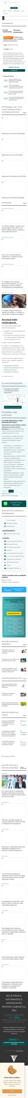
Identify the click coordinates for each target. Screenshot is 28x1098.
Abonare (14, 8)
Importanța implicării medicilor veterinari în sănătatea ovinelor (8, 743)
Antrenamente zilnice (13, 533)
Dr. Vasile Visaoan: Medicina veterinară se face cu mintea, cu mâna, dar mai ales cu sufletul (13, 312)
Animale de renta (11, 544)
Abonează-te (12, 1039)
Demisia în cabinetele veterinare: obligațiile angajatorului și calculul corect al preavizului (13, 848)
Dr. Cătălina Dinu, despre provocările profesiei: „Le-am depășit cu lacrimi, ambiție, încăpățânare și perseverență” (12, 284)
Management (5, 773)
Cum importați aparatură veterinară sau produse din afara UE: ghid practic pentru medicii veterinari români (13, 876)
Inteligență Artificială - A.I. (14, 568)
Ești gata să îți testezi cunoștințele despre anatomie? (11, 391)
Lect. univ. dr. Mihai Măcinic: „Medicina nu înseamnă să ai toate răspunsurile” (12, 256)
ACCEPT (12, 1091)
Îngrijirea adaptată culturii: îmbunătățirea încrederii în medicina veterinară (10, 670)
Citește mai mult (14, 67)
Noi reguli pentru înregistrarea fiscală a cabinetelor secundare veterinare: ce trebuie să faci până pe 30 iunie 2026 (14, 794)
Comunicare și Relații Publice (15, 556)
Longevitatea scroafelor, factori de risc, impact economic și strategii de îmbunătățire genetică (9, 733)
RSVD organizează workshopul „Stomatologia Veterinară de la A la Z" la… (16, 87)
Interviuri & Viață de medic (8, 208)
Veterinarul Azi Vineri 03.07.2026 (13, 133)
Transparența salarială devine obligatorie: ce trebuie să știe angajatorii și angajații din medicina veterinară (12, 985)
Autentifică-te (19, 1050)
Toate (24, 112)
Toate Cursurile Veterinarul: (14, 541)
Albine (8, 565)
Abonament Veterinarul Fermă (13, 368)
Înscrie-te (14, 70)
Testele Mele (10, 526)
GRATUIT (17, 1017)
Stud (22, 11)
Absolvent (16, 11)
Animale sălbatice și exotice (14, 553)
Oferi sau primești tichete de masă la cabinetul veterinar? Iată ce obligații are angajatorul (13, 822)
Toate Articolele (23, 768)
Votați (11, 491)
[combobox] (14, 13)
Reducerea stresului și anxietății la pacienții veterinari (8, 651)
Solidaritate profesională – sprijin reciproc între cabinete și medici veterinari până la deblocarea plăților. (14, 476)
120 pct (10, 11)
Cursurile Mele (10, 520)
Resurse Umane (5, 802)
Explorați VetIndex (14, 613)
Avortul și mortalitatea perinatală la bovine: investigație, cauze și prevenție (8, 723)
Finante (3, 939)
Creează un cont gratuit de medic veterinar (14, 1043)
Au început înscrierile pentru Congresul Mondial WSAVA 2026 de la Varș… (16, 99)
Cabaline (9, 550)
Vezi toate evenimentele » (18, 31)
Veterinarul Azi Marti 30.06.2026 (13, 198)
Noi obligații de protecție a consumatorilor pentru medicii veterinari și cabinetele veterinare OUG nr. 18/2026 (13, 931)
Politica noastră (12, 1095)
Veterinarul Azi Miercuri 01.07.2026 (14, 176)
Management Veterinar (11, 366)
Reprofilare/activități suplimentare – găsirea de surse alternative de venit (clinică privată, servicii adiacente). (15, 484)
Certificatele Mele (11, 523)
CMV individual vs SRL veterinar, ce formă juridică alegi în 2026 (13, 958)
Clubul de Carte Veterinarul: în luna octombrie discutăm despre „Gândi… (15, 93)
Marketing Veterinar (10, 370)
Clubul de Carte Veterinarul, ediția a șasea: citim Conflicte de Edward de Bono (13, 39)
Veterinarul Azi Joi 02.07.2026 (12, 155)
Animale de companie (13, 547)
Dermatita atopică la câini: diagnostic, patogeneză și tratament (9, 685)
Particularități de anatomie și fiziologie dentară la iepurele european (10, 704)
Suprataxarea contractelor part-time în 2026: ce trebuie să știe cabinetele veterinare (13, 903)
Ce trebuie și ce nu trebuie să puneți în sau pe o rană (10, 660)
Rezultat (5, 491)
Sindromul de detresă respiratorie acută (8, 694)
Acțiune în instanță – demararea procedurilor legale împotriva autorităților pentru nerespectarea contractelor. (14, 467)
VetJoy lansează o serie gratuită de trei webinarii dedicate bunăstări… (15, 81)
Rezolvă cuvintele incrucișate (13, 407)
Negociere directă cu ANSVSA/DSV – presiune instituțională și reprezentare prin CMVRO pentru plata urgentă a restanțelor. (15, 459)
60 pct (4, 11)
